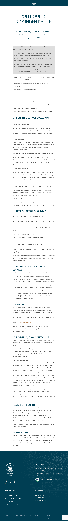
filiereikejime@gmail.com (25, 322)
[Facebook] (6, 482)
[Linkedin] (14, 482)
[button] (11, 495)
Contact (39, 491)
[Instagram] (10, 482)
